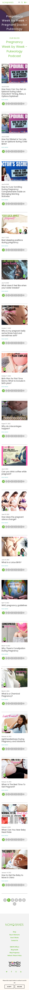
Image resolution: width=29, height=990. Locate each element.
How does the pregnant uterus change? (13, 518)
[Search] (22, 2)
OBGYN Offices (14, 947)
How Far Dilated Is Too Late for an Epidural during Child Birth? (14, 141)
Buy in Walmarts (14, 935)
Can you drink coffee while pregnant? (14, 472)
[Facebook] (11, 971)
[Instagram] (16, 971)
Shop (14, 932)
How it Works (14, 937)
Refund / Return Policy (14, 955)
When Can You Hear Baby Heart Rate (14, 831)
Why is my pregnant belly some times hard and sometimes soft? (13, 333)
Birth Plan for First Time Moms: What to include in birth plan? (13, 380)
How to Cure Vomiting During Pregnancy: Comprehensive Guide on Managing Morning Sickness (13, 192)
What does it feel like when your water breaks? (14, 286)
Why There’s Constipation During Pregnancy (13, 649)
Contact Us (14, 940)
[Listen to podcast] (14, 104)
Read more (5, 99)
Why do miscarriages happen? (11, 427)
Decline (19, 986)
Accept (9, 986)
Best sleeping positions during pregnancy (12, 241)
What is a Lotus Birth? (11, 562)
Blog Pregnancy (14, 952)
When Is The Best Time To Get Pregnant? (13, 785)
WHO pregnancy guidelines (14, 605)
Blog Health (14, 950)
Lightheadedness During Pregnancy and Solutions (13, 740)
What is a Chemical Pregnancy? (11, 694)
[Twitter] (7, 971)
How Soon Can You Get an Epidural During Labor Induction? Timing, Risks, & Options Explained (14, 93)
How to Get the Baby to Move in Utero (12, 876)
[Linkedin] (21, 971)
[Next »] (14, 904)
